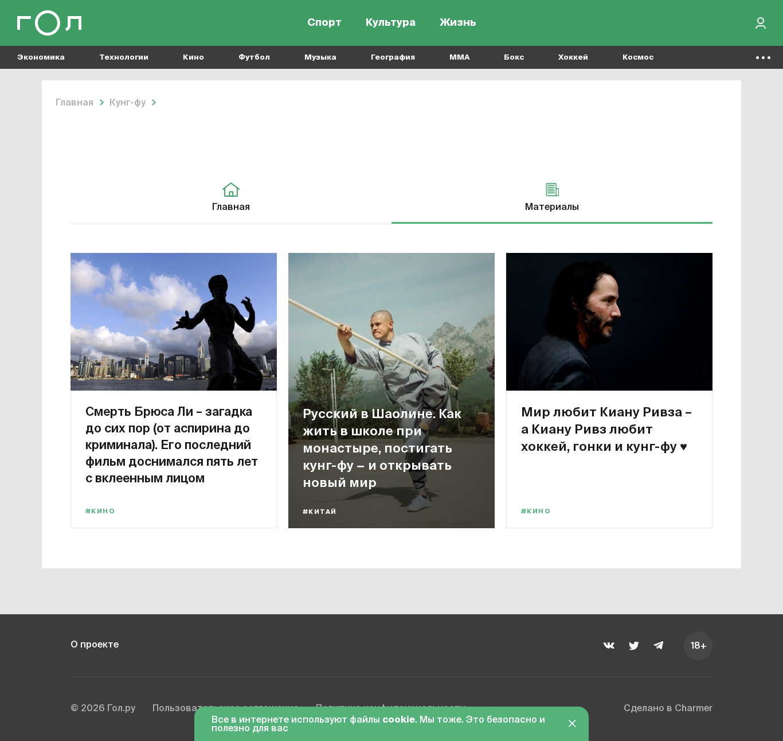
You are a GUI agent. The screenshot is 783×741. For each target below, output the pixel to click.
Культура (391, 23)
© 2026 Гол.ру (103, 708)
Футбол (254, 57)
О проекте (95, 645)
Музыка (320, 57)
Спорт (324, 23)
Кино (193, 57)
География (393, 57)
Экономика (41, 57)
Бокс (514, 57)
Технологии (123, 57)
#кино (100, 511)
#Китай (320, 512)
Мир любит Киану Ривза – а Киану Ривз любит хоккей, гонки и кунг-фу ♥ (606, 428)
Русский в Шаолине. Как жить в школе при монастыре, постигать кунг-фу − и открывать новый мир (382, 447)
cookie (398, 720)
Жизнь (458, 23)
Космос (638, 57)
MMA (459, 57)
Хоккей (573, 57)
